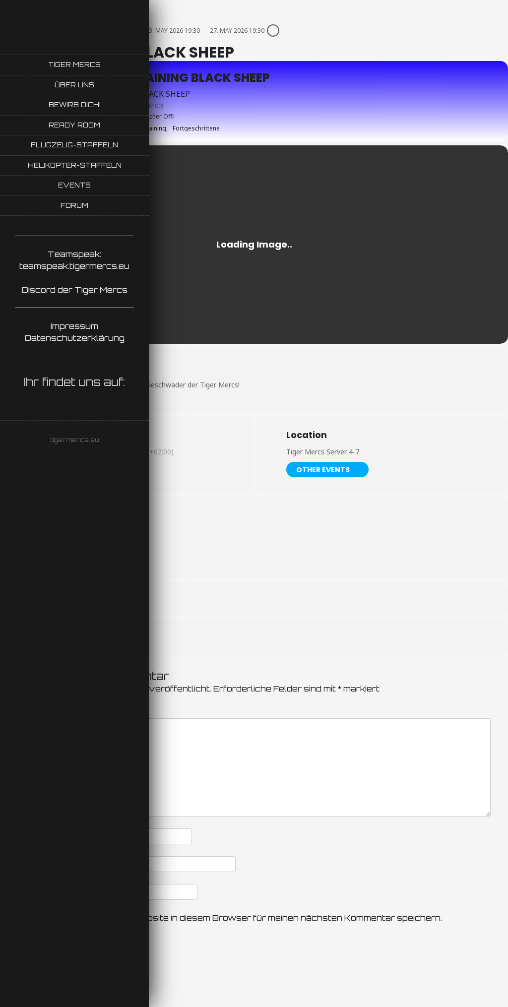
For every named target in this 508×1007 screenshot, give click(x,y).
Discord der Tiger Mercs (74, 290)
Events (74, 185)
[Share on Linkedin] (266, 637)
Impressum (74, 326)
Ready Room (74, 125)
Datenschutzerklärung (75, 338)
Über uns (74, 85)
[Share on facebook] (241, 637)
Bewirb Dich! (75, 105)
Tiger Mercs (74, 64)
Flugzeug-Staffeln (74, 145)
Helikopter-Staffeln (75, 165)
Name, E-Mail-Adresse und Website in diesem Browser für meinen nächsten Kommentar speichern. (229, 918)
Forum (74, 205)
